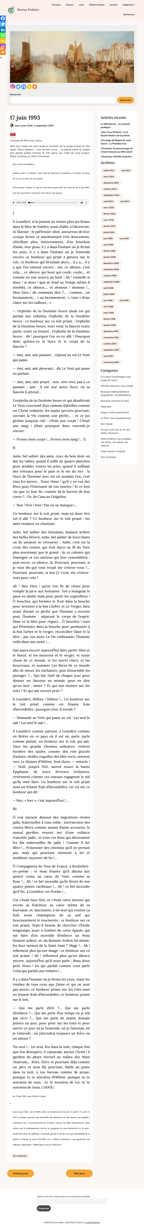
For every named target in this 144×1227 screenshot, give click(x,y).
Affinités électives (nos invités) (117, 385)
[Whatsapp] (3, 35)
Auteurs (70, 5)
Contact (113, 5)
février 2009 (109, 251)
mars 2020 (109, 207)
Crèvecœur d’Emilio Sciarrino (116, 156)
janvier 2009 (110, 257)
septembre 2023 (111, 195)
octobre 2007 (110, 343)
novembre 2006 (111, 362)
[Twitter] (18, 86)
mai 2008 (124, 300)
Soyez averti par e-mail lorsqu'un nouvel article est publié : (64, 1196)
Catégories (127, 5)
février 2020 (109, 213)
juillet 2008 (109, 294)
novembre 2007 (111, 337)
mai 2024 (125, 170)
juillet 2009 (109, 232)
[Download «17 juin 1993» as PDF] (13, 134)
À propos (56, 5)
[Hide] (1, 58)
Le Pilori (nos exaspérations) (116, 418)
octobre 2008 (110, 275)
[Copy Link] (29, 86)
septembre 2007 (111, 350)
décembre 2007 (111, 331)
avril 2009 (108, 244)
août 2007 (108, 356)
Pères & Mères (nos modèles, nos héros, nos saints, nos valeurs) (116, 442)
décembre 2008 (111, 263)
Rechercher (129, 14)
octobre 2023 (110, 189)
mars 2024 (109, 176)
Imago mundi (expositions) (115, 412)
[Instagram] (12, 86)
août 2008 (108, 288)
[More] (34, 86)
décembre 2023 (111, 183)
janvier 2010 (109, 226)
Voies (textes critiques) (113, 451)
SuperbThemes (93, 1222)
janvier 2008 (110, 325)
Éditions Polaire (96, 5)
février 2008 (109, 319)
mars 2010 (109, 220)
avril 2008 (108, 306)
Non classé (106, 423)
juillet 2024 (109, 170)
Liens (81, 5)
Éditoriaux (106, 406)
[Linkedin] (3, 29)
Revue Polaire (28, 9)
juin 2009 (108, 238)
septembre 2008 (111, 282)
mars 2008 (109, 312)
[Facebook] (23, 86)
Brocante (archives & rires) (115, 400)
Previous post (20, 1173)
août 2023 (108, 201)
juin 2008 (108, 300)
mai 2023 (124, 201)
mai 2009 (124, 238)
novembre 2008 (111, 269)
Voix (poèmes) (20, 1156)
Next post (79, 1173)
